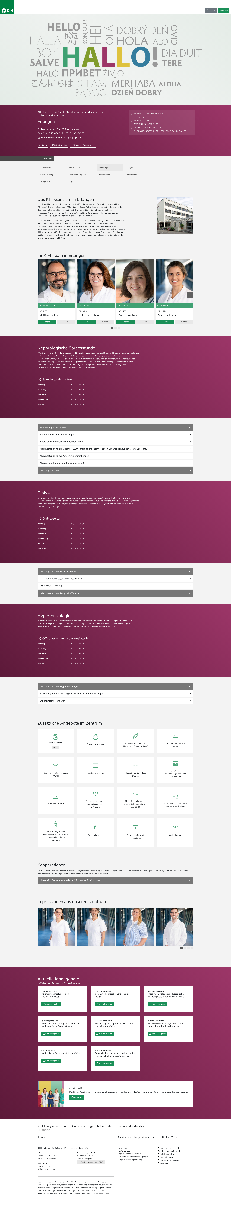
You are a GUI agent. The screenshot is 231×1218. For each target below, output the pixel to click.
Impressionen (132, 174)
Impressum (124, 1148)
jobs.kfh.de (78, 1097)
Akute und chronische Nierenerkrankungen (62, 441)
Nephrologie (103, 167)
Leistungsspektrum (50, 470)
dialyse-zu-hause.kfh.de (169, 1148)
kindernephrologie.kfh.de (170, 1151)
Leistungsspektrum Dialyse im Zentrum (60, 593)
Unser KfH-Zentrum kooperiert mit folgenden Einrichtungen (70, 880)
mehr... (55, 747)
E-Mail (65, 322)
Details (47, 322)
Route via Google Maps (84, 145)
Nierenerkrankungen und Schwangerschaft (62, 463)
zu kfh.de (224, 10)
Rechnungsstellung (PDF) (92, 1162)
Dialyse (130, 167)
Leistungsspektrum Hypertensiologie (59, 686)
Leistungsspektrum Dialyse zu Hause (59, 571)
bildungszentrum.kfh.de (169, 1160)
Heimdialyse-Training (51, 585)
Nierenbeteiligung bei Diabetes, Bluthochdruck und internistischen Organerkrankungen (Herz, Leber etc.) (93, 448)
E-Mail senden (60, 145)
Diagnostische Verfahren (52, 700)
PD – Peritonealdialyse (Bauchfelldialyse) (61, 578)
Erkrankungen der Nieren (53, 427)
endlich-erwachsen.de (168, 1154)
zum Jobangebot (52, 1004)
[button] (112, 328)
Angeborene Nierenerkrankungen (57, 434)
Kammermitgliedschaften (130, 1154)
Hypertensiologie (47, 174)
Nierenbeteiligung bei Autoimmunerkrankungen (64, 455)
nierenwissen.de (166, 1157)
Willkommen (45, 167)
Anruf (44, 145)
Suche (212, 10)
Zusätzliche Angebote (78, 174)
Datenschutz (124, 1151)
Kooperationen (104, 174)
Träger (71, 181)
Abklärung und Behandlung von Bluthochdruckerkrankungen (71, 693)
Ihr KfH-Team (74, 167)
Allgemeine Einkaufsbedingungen (133, 1156)
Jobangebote (44, 181)
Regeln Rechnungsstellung (130, 1159)
